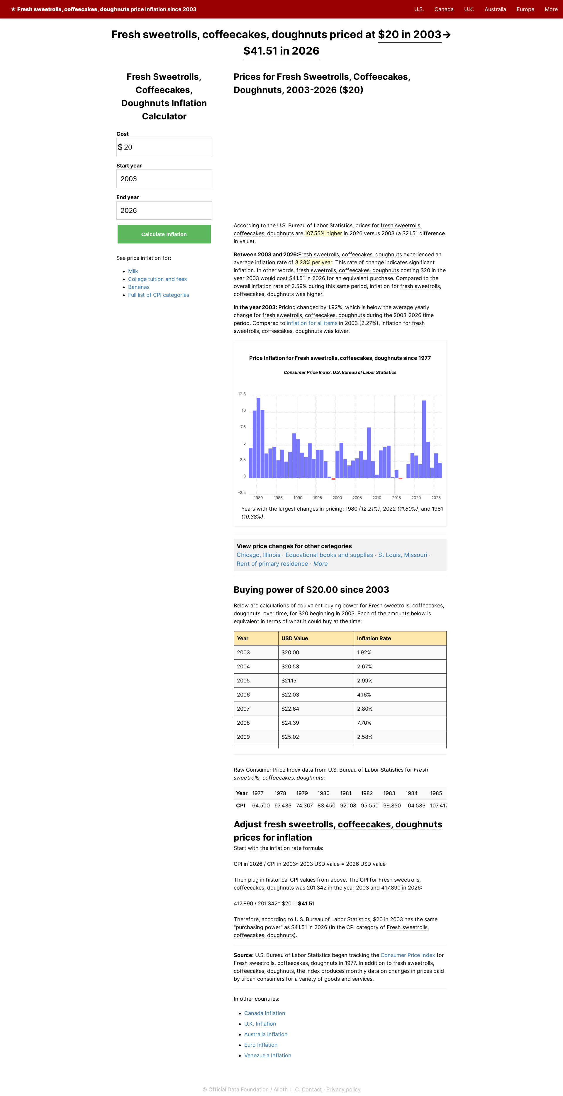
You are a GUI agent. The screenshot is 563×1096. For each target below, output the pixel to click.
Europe (525, 9)
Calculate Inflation (164, 234)
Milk (133, 271)
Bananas (139, 287)
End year (127, 197)
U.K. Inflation (260, 1024)
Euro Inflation (261, 1045)
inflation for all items (312, 323)
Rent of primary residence (272, 563)
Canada (444, 9)
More (551, 9)
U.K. (469, 9)
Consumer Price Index (408, 955)
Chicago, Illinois (258, 554)
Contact (312, 1089)
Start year (129, 165)
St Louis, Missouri (402, 554)
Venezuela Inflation (267, 1055)
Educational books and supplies (329, 554)
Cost (122, 134)
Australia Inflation (266, 1034)
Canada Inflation (264, 1013)
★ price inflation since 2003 (103, 9)
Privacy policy (343, 1089)
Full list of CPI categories (158, 295)
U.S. (419, 9)
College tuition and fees (157, 279)
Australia (495, 9)
